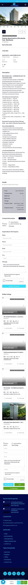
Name (3, 235)
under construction (11, 35)
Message (4, 261)
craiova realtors (8, 328)
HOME (5, 533)
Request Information (14, 286)
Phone (4, 241)
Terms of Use (7, 276)
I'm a (3, 255)
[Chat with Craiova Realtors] (3, 582)
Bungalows (7, 554)
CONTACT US (7, 543)
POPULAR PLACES (8, 538)
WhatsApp (11, 226)
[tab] (4, 31)
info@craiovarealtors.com (11, 525)
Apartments (7, 552)
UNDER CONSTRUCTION (10, 541)
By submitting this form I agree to (12, 275)
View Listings (22, 218)
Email (3, 248)
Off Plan (6, 557)
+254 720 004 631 (14, 224)
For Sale (5, 35)
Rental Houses (7, 559)
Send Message (8, 484)
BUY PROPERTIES (8, 536)
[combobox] (14, 258)
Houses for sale (7, 562)
